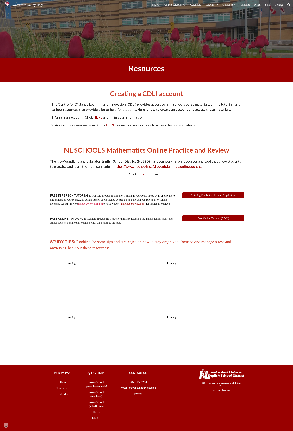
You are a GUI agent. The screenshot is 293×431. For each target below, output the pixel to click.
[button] (289, 5)
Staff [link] (267, 4)
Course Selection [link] (173, 4)
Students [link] (209, 4)
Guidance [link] (227, 4)
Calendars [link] (195, 4)
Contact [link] (279, 4)
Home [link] (153, 4)
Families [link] (245, 4)
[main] (146, 68)
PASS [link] (257, 4)
